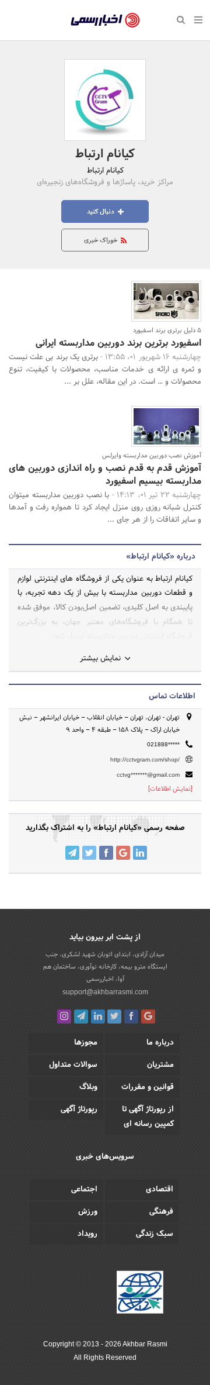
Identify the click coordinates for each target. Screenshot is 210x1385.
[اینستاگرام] (64, 1017)
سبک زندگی (154, 1234)
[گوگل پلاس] (148, 1017)
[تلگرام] (81, 1017)
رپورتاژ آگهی (79, 1109)
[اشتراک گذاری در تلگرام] (72, 853)
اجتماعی (84, 1189)
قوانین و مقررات (147, 1087)
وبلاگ (88, 1087)
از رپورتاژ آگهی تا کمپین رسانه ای (148, 1117)
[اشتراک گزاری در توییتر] (89, 853)
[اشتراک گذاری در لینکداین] (140, 853)
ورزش (87, 1211)
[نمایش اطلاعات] (170, 789)
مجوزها (85, 1042)
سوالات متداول (73, 1065)
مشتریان (160, 1065)
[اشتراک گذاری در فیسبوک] (106, 853)
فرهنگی (161, 1211)
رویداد (87, 1234)
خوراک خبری (101, 240)
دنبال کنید (101, 211)
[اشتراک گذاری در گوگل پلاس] (123, 853)
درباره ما (160, 1042)
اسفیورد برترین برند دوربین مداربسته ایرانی (118, 343)
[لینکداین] (98, 1017)
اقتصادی (159, 1189)
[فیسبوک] (131, 1017)
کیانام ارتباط (105, 154)
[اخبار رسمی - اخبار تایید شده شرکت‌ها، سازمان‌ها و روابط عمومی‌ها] (105, 20)
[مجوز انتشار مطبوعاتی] (140, 1294)
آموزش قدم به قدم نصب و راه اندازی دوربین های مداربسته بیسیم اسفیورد (105, 474)
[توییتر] (114, 1017)
